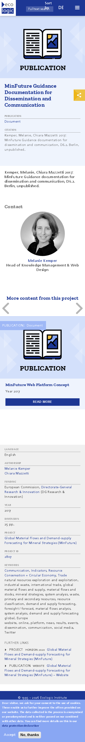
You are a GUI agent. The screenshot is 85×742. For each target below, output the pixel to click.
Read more (42, 402)
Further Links (17, 643)
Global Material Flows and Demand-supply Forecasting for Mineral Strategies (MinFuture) (38, 654)
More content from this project (42, 298)
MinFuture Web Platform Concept (37, 384)
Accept (9, 735)
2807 (8, 556)
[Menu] (77, 8)
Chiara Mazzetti (17, 473)
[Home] (8, 8)
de (61, 8)
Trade (62, 575)
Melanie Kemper (17, 468)
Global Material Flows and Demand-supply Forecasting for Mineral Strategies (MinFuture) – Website (38, 670)
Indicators (38, 570)
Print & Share (79, 95)
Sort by (48, 6)
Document (13, 121)
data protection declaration (20, 726)
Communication (17, 570)
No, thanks (29, 735)
